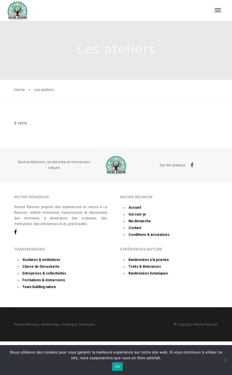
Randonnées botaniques (148, 273)
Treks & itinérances (144, 267)
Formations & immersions (43, 280)
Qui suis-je (137, 214)
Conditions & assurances (148, 235)
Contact (134, 228)
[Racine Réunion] (17, 10)
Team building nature (39, 287)
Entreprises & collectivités (44, 273)
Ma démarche (139, 221)
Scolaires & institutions (41, 260)
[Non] (225, 360)
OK (117, 366)
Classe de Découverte (40, 267)
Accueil (134, 208)
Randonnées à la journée (148, 260)
